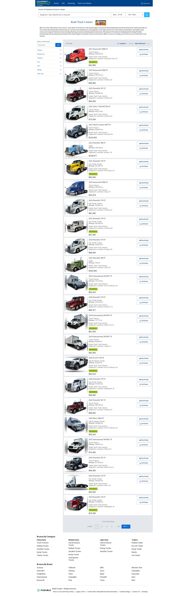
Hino (133, 577)
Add (58, 45)
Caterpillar (72, 577)
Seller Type (40, 73)
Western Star (137, 568)
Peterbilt (103, 577)
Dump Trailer (137, 549)
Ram (133, 580)
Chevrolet (40, 571)
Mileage (39, 69)
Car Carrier (136, 555)
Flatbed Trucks (43, 546)
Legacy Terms (80, 592)
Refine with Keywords (43, 41)
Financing (71, 3)
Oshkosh (71, 568)
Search (56, 3)
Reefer (134, 552)
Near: (115, 15)
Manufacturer (41, 54)
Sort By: (131, 43)
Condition (40, 58)
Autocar (40, 568)
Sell (63, 3)
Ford (70, 580)
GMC (102, 568)
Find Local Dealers (84, 3)
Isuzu (102, 571)
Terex (102, 580)
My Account (146, 3)
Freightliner (41, 574)
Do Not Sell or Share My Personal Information (102, 592)
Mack (102, 574)
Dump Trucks (42, 552)
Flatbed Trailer (137, 543)
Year (38, 62)
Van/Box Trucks (43, 549)
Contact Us (136, 592)
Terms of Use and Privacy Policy (63, 592)
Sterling (71, 571)
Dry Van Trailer (137, 546)
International (42, 577)
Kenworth (40, 580)
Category (39, 50)
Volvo (70, 574)
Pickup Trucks (105, 548)
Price (38, 66)
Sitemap (145, 592)
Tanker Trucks (42, 555)
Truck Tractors (43, 543)
